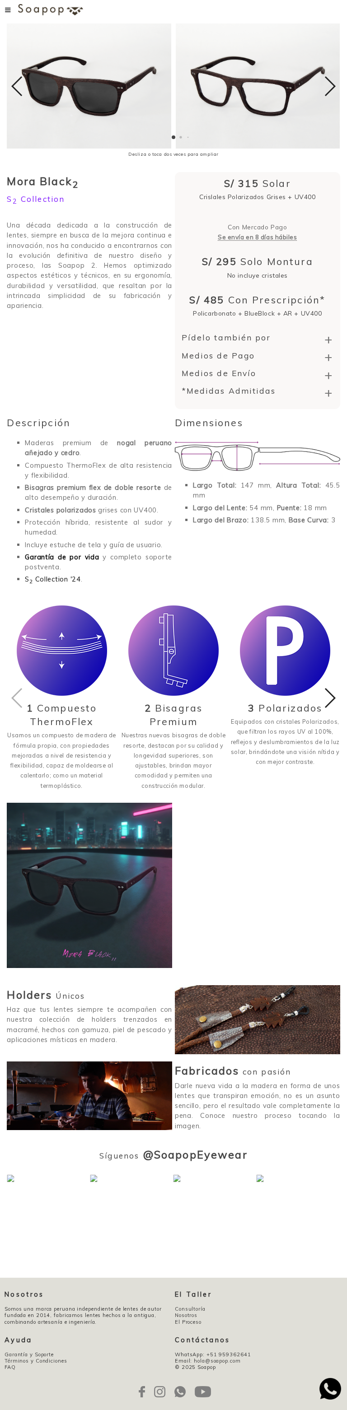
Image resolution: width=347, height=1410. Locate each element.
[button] (173, 137)
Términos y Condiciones (36, 1361)
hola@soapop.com (217, 1361)
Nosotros (186, 1315)
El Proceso (188, 1322)
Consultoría (190, 1309)
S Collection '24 (52, 579)
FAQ (10, 1367)
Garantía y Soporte (29, 1354)
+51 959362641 (228, 1354)
